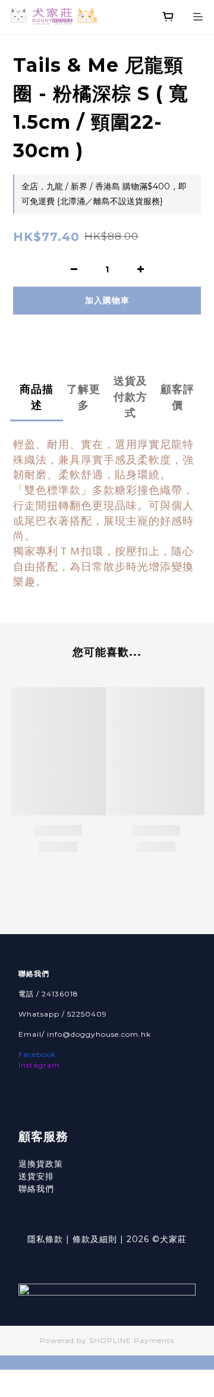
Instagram (39, 1065)
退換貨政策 (40, 1163)
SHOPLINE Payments (131, 1340)
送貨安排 (36, 1176)
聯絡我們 (36, 1188)
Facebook (37, 1054)
